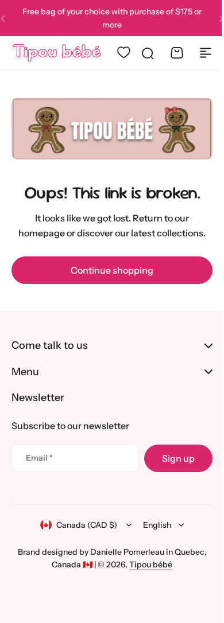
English (153, 525)
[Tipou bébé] (54, 53)
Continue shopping (108, 267)
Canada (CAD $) (82, 525)
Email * (39, 458)
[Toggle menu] (197, 52)
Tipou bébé (146, 564)
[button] (212, 18)
